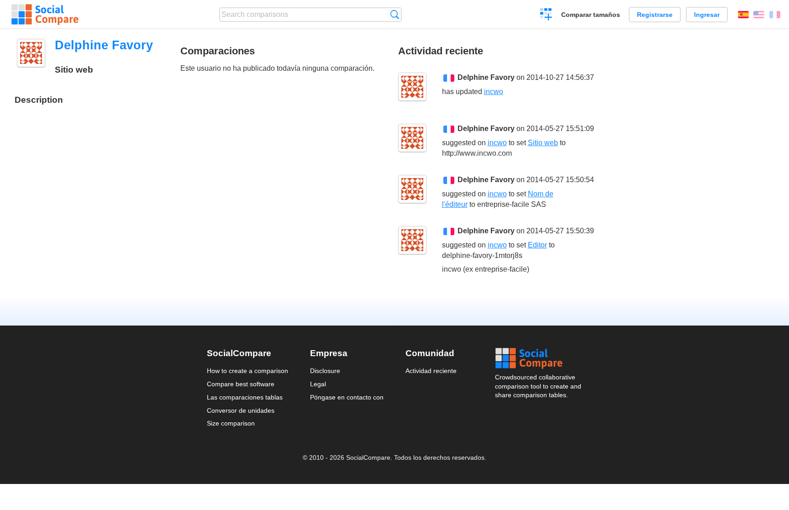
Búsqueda (394, 14)
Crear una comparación (546, 16)
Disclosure (325, 370)
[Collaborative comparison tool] (45, 14)
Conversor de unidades (240, 410)
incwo (493, 91)
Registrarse (655, 14)
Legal (318, 384)
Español (743, 14)
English (758, 14)
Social (539, 358)
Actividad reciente (431, 370)
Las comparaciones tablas (245, 397)
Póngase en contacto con (347, 397)
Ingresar (707, 14)
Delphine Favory (486, 77)
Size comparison (231, 423)
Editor (537, 245)
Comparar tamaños (590, 14)
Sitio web (543, 143)
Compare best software (240, 384)
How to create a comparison (247, 370)
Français (774, 14)
